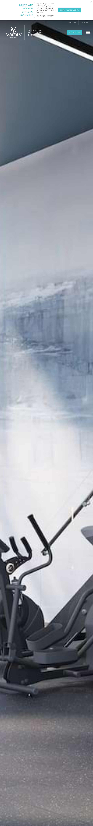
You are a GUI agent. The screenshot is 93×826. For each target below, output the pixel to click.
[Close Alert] (91, 2)
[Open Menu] (88, 32)
